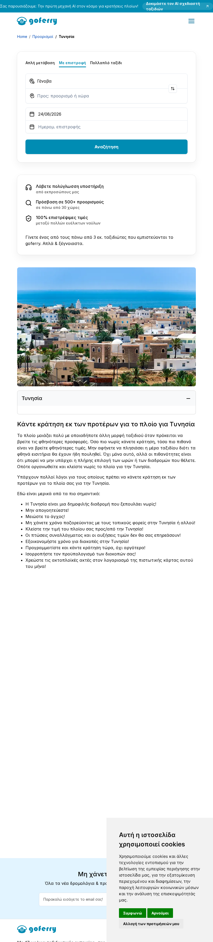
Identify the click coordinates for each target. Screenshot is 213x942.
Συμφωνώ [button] (132, 913)
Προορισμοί (42, 36)
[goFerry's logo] (38, 20)
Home (22, 36)
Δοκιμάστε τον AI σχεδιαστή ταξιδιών (173, 6)
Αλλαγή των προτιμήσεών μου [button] (151, 923)
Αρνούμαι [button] (160, 913)
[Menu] (191, 21)
